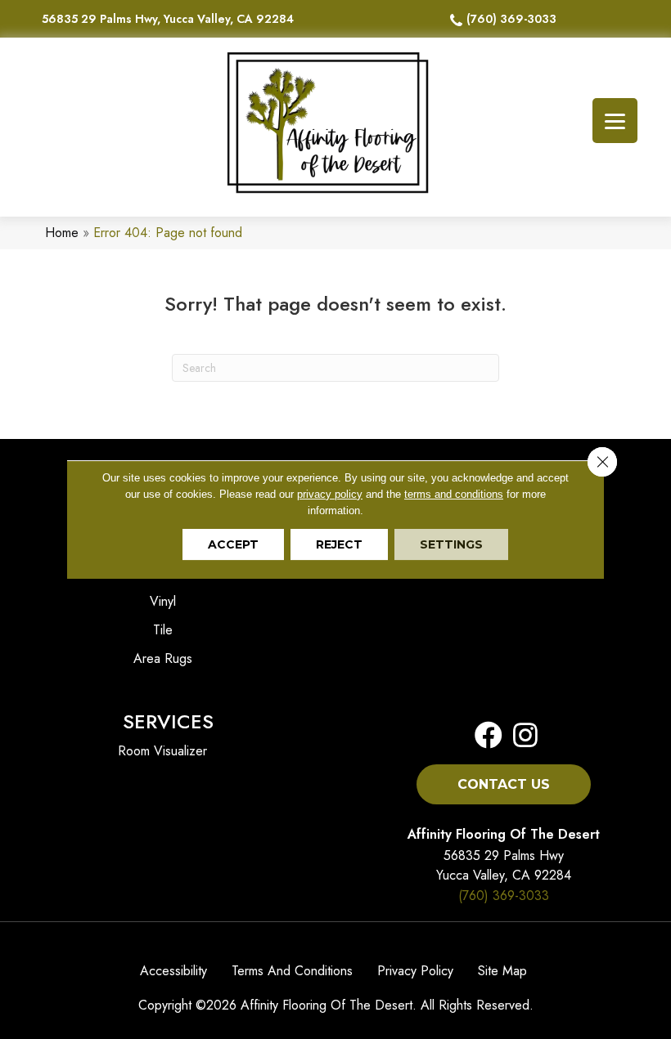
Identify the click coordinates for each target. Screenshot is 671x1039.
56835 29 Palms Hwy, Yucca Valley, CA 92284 (168, 19)
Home (62, 232)
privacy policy (330, 494)
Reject (339, 544)
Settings (451, 544)
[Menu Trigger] (614, 120)
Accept (233, 544)
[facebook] (488, 736)
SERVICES (168, 721)
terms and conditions (453, 494)
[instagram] (520, 736)
